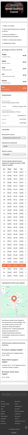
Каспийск (17, 408)
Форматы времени (7, 151)
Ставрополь (18, 413)
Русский (14, 432)
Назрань (3, 421)
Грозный (3, 406)
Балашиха (3, 423)
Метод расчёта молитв (8, 134)
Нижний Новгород (19, 411)
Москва (3, 401)
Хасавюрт (3, 418)
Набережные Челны (20, 421)
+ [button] (3, 289)
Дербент (3, 413)
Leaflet (17, 315)
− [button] (3, 292)
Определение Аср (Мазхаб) (9, 142)
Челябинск (17, 423)
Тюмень (17, 418)
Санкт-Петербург (5, 404)
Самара (3, 411)
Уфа (2, 408)
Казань (16, 404)
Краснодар (17, 416)
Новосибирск (4, 416)
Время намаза (16, 429)
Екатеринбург (18, 406)
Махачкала (17, 401)
